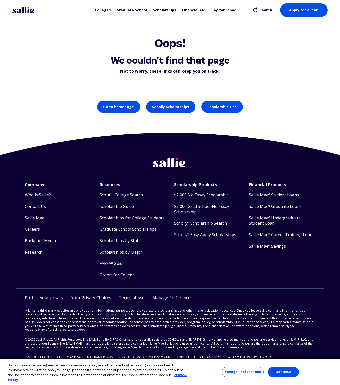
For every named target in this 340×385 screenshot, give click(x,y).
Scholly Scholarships (170, 106)
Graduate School (132, 10)
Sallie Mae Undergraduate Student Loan (275, 220)
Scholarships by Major (121, 252)
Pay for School (224, 10)
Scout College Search (121, 195)
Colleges (103, 10)
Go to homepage (118, 106)
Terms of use (131, 297)
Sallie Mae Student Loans (274, 195)
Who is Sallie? (38, 195)
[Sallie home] (51, 10)
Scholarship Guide (117, 206)
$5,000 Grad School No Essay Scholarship (201, 209)
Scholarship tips (222, 106)
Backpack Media (40, 240)
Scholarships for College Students (132, 217)
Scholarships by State (120, 240)
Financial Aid (193, 10)
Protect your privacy (44, 297)
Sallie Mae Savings (267, 246)
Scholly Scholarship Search (200, 223)
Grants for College (117, 274)
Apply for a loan (303, 10)
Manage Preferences (242, 372)
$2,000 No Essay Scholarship (201, 195)
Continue (283, 372)
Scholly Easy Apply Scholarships (205, 234)
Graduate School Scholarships (128, 229)
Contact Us (35, 206)
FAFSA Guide (112, 263)
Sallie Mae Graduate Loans (275, 206)
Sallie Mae (34, 217)
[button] (172, 297)
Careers (32, 229)
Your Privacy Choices (91, 297)
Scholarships (164, 10)
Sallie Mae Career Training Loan (280, 234)
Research (34, 252)
